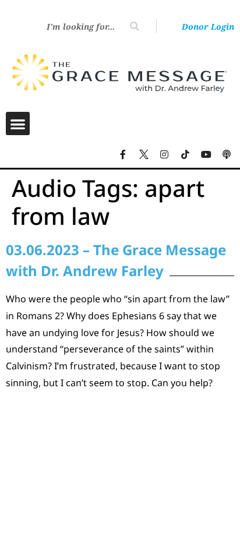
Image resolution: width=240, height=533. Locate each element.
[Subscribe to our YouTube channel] (206, 154)
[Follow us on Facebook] (122, 154)
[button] (18, 124)
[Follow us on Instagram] (164, 154)
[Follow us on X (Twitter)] (143, 154)
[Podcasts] (226, 154)
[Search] (135, 26)
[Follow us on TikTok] (185, 154)
